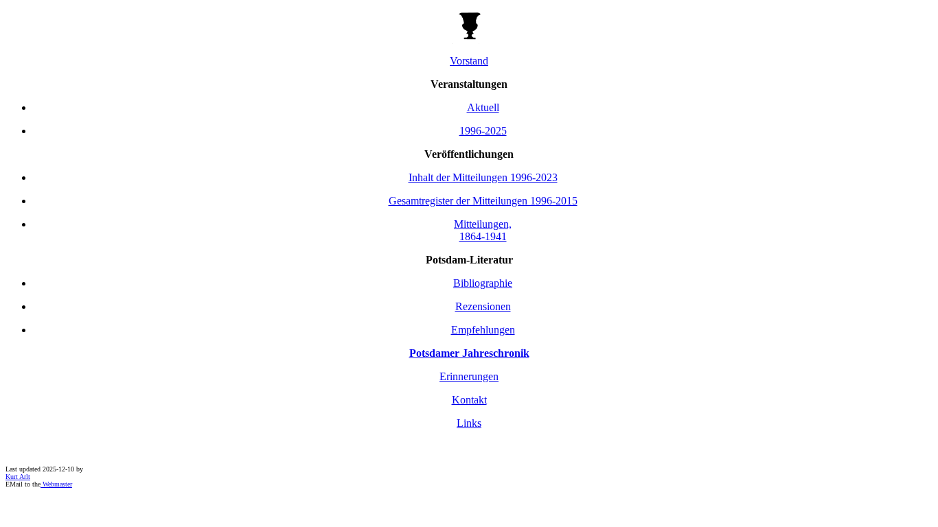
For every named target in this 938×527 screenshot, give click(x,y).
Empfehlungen (483, 330)
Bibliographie (482, 283)
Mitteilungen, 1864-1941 (483, 230)
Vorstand (469, 61)
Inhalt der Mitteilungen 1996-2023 (483, 177)
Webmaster (56, 484)
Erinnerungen (469, 376)
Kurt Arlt (17, 476)
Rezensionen (483, 306)
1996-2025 (483, 131)
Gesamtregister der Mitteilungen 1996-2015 (483, 201)
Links (469, 423)
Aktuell (483, 107)
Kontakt (469, 400)
